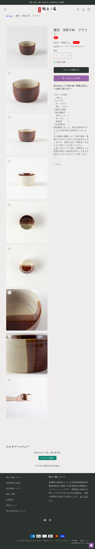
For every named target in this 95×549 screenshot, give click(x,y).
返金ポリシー (11, 505)
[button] (5, 9)
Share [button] (58, 164)
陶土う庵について (13, 477)
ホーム (9, 16)
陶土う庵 (25, 540)
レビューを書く (47, 458)
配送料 (56, 46)
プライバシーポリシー (62, 540)
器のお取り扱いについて (16, 511)
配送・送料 (10, 494)
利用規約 (9, 500)
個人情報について (13, 489)
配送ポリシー (84, 540)
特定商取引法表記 (13, 483)
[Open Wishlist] (91, 545)
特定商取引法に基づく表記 (80, 543)
